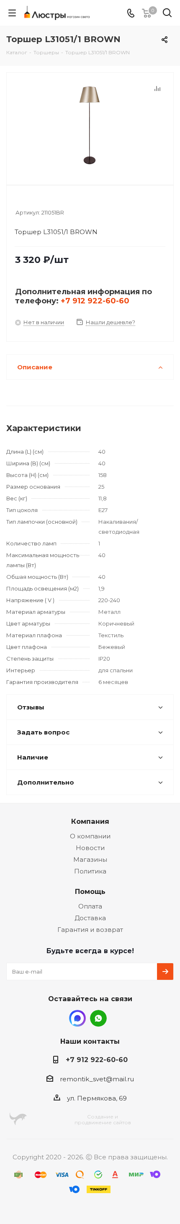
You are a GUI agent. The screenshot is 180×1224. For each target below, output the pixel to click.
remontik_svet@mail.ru (97, 1079)
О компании (90, 836)
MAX (77, 1018)
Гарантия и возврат (90, 930)
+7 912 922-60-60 (95, 300)
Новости (90, 848)
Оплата (90, 906)
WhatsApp (98, 1018)
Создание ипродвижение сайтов (103, 1119)
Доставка (90, 918)
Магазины (90, 859)
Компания (90, 821)
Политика (90, 871)
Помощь (90, 891)
